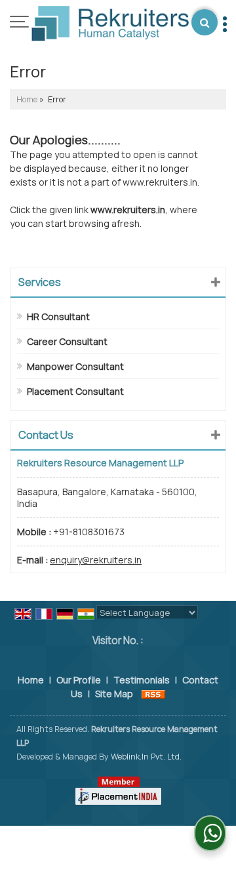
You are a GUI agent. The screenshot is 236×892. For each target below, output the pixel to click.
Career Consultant (67, 341)
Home (26, 99)
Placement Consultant (75, 391)
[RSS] (153, 693)
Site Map (114, 693)
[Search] (204, 22)
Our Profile (78, 680)
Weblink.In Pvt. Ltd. (146, 756)
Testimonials (141, 680)
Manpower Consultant (75, 366)
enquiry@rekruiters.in (96, 560)
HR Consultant (58, 316)
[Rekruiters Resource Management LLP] (110, 24)
